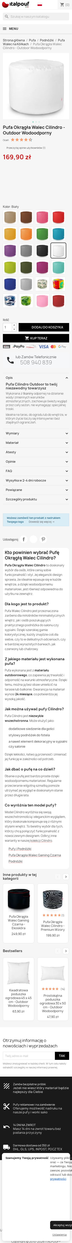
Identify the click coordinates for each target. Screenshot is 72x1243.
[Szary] (26, 250)
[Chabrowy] (10, 284)
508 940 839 (36, 362)
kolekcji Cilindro (41, 841)
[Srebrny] (26, 284)
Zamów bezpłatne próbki (29, 1084)
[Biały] (58, 250)
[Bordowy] (58, 301)
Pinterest (43, 539)
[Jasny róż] (42, 301)
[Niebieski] (58, 234)
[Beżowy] (10, 217)
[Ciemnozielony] (26, 267)
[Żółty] (10, 234)
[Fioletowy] (10, 250)
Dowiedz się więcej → (42, 521)
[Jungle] (26, 301)
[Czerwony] (58, 217)
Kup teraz (36, 338)
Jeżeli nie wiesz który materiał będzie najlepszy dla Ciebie (41, 1090)
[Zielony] (42, 234)
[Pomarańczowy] (26, 234)
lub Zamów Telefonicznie (36, 357)
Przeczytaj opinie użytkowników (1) (26, 147)
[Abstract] (10, 301)
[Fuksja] (42, 267)
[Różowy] (42, 217)
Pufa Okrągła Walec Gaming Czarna (35, 855)
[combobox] (36, 16)
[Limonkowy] (10, 267)
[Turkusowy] (58, 267)
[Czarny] (42, 250)
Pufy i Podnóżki (20, 849)
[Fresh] (58, 284)
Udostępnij (23, 539)
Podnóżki (15, 861)
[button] (40, 4)
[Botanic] (42, 284)
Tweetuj (33, 539)
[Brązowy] (26, 217)
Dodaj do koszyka (44, 327)
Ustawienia (59, 1234)
